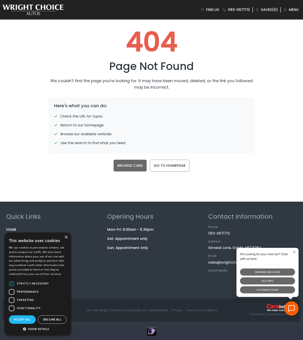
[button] (38, 329)
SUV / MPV (267, 281)
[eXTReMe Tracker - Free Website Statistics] (151, 333)
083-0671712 (219, 233)
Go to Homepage (170, 165)
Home (11, 229)
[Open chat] (291, 308)
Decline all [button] (52, 319)
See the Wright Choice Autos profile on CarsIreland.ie (127, 310)
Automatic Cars (267, 289)
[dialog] (37, 284)
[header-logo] (33, 9)
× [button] (66, 237)
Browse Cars (130, 165)
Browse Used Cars (267, 272)
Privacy (177, 310)
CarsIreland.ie (275, 314)
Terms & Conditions (201, 310)
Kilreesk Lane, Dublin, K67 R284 (234, 247)
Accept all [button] (22, 319)
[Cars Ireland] (281, 307)
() (269, 9)
